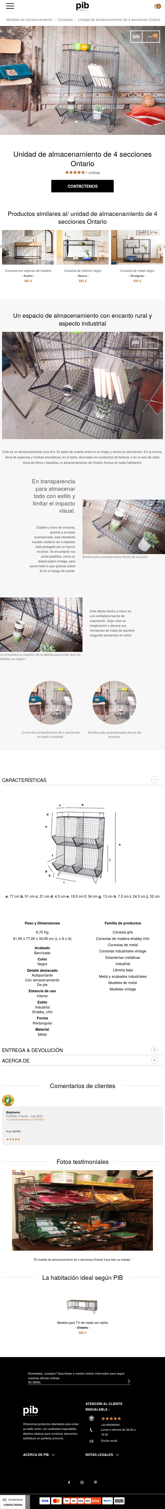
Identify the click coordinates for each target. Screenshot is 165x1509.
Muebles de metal (122, 982)
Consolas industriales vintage (122, 950)
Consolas (65, 19)
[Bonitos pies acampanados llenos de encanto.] (114, 703)
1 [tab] (76, 122)
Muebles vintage (123, 988)
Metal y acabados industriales (123, 976)
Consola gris (123, 931)
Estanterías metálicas (122, 957)
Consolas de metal (123, 944)
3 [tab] (89, 122)
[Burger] (10, 6)
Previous (3, 80)
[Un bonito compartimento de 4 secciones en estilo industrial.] (50, 703)
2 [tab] (82, 122)
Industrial (123, 963)
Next (162, 80)
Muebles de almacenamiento (29, 19)
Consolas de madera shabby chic (123, 938)
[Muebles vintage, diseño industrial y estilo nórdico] (82, 6)
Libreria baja (123, 969)
